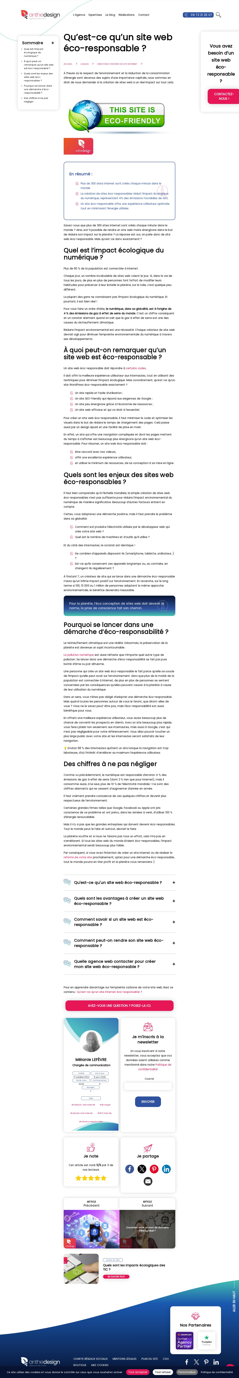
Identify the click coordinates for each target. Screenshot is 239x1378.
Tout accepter (137, 1372)
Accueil (68, 64)
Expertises (95, 15)
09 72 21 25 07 (201, 15)
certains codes (136, 368)
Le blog (110, 15)
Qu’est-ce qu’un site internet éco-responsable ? (109, 992)
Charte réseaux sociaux (90, 1359)
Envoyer (148, 1102)
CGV (166, 1359)
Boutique (79, 1365)
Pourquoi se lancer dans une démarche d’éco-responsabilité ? (38, 89)
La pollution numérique (79, 655)
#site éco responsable (91, 1121)
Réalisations (127, 15)
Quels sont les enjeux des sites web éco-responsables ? (38, 77)
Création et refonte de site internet (117, 64)
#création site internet (83, 1104)
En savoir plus (116, 1276)
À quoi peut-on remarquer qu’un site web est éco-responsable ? (39, 65)
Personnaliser (187, 1372)
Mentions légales (124, 1359)
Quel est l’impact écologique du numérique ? (33, 52)
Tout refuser (163, 1372)
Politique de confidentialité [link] (217, 1372)
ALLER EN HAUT (234, 1301)
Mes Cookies (99, 1365)
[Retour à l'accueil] (40, 15)
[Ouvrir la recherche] (218, 15)
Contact (144, 15)
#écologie (105, 1104)
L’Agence (79, 15)
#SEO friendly (105, 1113)
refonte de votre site (78, 857)
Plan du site (150, 1359)
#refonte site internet (81, 1113)
